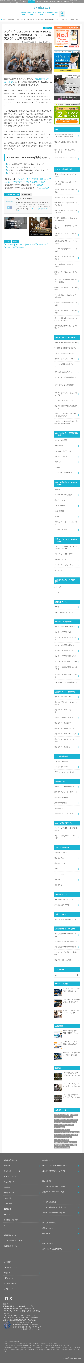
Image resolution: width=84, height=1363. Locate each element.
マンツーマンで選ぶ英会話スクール (66, 378)
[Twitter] (8, 207)
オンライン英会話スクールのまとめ (66, 676)
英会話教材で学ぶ (60, 852)
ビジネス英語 (74, 1114)
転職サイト (46, 1233)
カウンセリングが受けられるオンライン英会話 (66, 281)
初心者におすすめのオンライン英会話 (66, 288)
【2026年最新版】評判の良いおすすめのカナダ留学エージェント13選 (71, 1074)
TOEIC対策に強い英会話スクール (66, 342)
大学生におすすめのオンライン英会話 (66, 311)
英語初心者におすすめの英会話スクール (66, 407)
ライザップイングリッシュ (63, 565)
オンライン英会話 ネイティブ (63, 1135)
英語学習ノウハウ (73, 1)
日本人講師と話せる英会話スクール (66, 386)
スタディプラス (10, 247)
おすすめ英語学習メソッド (63, 899)
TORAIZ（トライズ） (61, 559)
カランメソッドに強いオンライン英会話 (66, 227)
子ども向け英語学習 (11, 1220)
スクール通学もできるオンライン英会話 (66, 265)
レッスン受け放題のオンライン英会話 (66, 250)
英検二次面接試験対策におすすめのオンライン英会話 (66, 319)
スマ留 (56, 607)
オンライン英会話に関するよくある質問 (66, 668)
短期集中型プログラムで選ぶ (64, 359)
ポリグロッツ (31, 244)
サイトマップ (8, 1289)
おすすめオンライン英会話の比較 (66, 682)
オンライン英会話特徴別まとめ (65, 656)
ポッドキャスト (59, 874)
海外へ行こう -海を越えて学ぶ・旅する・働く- (65, 151)
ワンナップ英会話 (60, 529)
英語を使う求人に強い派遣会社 (65, 947)
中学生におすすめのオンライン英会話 (66, 304)
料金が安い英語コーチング (63, 400)
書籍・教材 (58, 879)
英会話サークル (59, 863)
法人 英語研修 (65, 1147)
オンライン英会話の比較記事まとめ (54, 1207)
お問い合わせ (8, 1278)
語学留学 (7, 1187)
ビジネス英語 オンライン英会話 (63, 1117)
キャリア (80, 1)
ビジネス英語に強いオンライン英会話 (66, 191)
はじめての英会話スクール (63, 697)
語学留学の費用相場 (61, 797)
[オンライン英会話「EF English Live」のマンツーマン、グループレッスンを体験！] (58, 1014)
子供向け (66, 1)
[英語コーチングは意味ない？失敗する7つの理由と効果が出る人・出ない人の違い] (58, 1056)
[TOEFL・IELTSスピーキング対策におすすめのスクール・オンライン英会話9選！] (58, 1087)
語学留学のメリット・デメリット (66, 792)
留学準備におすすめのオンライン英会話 (66, 327)
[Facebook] (11, 207)
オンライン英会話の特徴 (62, 632)
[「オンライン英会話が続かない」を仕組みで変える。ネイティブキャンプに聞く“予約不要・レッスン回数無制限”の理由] (58, 1003)
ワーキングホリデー (70, 1142)
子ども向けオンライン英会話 (64, 772)
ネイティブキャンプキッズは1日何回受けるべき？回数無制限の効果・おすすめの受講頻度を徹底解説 (71, 990)
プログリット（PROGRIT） (64, 554)
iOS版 (38, 185)
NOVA (56, 516)
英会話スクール (10, 1)
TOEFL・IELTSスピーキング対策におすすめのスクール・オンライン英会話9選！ (71, 1085)
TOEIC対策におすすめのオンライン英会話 (66, 211)
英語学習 (57, 1114)
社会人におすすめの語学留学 (64, 786)
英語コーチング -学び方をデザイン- (65, 159)
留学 (24, 1)
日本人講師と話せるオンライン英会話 (66, 235)
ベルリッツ (58, 489)
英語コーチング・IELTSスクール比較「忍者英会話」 (21, 1317)
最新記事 (16, 241)
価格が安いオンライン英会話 (64, 197)
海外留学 (74, 1135)
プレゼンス (58, 570)
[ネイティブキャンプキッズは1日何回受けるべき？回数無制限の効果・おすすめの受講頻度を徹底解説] (58, 992)
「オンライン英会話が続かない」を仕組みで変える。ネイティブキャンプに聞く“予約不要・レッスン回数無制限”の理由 (71, 1001)
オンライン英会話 (17, 1)
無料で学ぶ (58, 885)
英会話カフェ (59, 858)
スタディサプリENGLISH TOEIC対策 (65, 837)
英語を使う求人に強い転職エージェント (66, 935)
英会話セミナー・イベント (13, 1171)
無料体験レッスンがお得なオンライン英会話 (66, 204)
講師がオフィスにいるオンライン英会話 (66, 273)
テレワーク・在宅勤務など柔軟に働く (66, 953)
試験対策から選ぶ (52, 13)
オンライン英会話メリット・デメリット (66, 639)
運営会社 (7, 1273)
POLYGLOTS (20, 244)
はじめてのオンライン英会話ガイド (54, 1165)
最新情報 (23, 13)
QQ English (58, 462)
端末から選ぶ (32, 13)
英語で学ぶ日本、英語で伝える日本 (66, 143)
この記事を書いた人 (13, 194)
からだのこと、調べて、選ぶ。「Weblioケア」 (19, 1315)
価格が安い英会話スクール (63, 372)
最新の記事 (27, 194)
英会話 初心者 (68, 1132)
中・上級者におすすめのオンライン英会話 (66, 296)
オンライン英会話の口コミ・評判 (66, 661)
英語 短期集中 (65, 1114)
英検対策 (59, 1)
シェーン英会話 (59, 505)
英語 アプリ (68, 1137)
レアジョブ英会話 (60, 440)
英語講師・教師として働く (63, 960)
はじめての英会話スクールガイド (53, 1171)
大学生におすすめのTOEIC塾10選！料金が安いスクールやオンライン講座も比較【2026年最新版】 (71, 1032)
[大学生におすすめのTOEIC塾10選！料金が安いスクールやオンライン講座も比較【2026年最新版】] (58, 1034)
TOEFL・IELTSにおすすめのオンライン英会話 (65, 219)
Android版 (43, 188)
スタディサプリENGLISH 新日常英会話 (65, 829)
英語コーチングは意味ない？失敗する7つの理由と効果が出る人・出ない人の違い (71, 1054)
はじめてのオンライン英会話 (64, 626)
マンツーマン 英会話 (67, 1125)
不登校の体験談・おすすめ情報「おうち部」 (18, 1306)
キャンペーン (10, 244)
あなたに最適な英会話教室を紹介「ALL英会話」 (20, 1320)
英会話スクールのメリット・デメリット (66, 711)
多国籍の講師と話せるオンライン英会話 (66, 242)
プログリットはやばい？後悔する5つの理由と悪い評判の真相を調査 (71, 1043)
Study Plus (21, 247)
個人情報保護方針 (10, 1283)
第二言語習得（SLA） (62, 905)
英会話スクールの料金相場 (63, 717)
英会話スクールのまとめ (62, 747)
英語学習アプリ (31, 1)
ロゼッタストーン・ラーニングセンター (66, 523)
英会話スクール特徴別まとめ (64, 728)
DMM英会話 (58, 445)
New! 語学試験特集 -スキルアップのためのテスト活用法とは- (66, 135)
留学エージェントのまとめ (63, 814)
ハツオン (57, 592)
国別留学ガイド (59, 808)
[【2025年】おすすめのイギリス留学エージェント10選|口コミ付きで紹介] (58, 1098)
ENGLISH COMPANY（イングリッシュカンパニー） (65, 547)
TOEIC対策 (38, 1)
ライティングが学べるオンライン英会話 (66, 258)
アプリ (8, 241)
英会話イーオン (59, 500)
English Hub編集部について (39, 209)
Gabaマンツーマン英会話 (63, 495)
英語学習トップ (3, 1)
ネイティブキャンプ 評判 (62, 1140)
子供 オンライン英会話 (70, 1145)
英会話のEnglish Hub (74, 1358)
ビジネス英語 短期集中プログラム (65, 365)
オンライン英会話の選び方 (63, 650)
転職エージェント (48, 1228)
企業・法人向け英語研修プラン (65, 919)
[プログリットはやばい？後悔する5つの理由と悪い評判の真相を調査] (58, 1045)
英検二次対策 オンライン (62, 1122)
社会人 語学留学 (59, 1120)
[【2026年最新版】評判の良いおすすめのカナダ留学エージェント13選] (58, 1076)
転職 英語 (57, 1147)
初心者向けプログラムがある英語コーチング (66, 394)
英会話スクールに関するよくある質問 (66, 740)
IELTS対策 (52, 1)
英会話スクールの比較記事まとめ (53, 1213)
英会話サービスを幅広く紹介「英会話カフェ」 (19, 1308)
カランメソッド (59, 1132)
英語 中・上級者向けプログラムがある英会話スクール (65, 415)
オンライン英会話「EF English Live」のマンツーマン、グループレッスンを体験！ (71, 1012)
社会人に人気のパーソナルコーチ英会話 (66, 703)
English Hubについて (11, 1267)
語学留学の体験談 (60, 803)
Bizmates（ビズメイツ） (63, 451)
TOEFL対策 (45, 1)
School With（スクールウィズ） (65, 612)
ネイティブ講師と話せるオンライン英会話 (66, 183)
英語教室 (76, 1132)
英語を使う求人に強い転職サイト (66, 941)
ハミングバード (59, 587)
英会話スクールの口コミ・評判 (65, 734)
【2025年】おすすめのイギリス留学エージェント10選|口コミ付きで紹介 (71, 1096)
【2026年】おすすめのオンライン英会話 (66, 175)
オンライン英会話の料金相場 (64, 645)
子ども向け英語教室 (61, 767)
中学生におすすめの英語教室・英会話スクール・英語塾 (66, 422)
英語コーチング (59, 1137)
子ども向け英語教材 (61, 761)
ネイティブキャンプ (61, 456)
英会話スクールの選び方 (62, 723)
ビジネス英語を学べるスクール (65, 353)
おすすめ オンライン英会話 (62, 1130)
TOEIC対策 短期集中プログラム (65, 348)
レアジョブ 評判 (59, 1142)
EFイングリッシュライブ (63, 472)
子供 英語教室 (58, 1145)
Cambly (57, 467)
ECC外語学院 (59, 511)
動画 (56, 869)
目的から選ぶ (41, 13)
